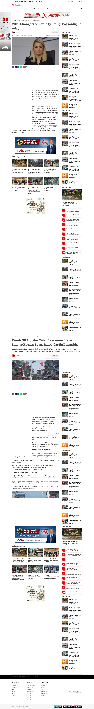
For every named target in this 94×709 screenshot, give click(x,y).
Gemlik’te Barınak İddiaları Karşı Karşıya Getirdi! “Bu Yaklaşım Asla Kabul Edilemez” (73, 239)
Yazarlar (42, 687)
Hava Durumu (29, 689)
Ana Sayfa (43, 685)
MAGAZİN (53, 8)
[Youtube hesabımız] (79, 1)
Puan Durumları (30, 691)
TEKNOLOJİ (60, 8)
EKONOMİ (27, 8)
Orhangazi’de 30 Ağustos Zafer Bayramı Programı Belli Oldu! (73, 215)
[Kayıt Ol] (77, 9)
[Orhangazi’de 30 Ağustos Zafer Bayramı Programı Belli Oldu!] (51, 163)
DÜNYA (73, 8)
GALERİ (15, 1)
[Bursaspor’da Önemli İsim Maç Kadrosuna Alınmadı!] (65, 183)
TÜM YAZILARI (55, 32)
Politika (33, 8)
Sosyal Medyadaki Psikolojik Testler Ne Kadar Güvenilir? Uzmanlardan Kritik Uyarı (73, 243)
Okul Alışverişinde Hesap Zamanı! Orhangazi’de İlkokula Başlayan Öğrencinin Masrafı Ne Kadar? (73, 225)
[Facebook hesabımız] (74, 1)
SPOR (43, 8)
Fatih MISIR (18, 32)
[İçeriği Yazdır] (26, 67)
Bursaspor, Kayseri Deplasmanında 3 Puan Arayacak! (71, 229)
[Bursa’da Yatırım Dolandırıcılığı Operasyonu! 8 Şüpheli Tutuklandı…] (65, 83)
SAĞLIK (48, 8)
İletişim (42, 695)
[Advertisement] (88, 31)
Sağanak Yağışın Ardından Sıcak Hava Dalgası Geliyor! (72, 248)
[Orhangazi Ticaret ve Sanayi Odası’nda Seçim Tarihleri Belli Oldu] (19, 181)
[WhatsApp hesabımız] (81, 1)
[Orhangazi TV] (17, 5)
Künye (42, 689)
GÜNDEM (21, 8)
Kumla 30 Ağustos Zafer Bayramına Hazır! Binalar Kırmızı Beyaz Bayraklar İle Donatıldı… (72, 211)
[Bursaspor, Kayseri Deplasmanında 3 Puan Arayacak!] (51, 181)
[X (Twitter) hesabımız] (76, 1)
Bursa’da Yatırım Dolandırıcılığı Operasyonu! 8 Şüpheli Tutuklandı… (73, 234)
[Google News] (55, 67)
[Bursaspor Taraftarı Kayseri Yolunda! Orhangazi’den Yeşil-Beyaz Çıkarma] (19, 163)
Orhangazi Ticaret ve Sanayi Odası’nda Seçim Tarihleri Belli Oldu (73, 220)
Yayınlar (28, 701)
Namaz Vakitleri (30, 687)
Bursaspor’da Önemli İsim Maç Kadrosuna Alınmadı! (73, 253)
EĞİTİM (38, 8)
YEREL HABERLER (55, 35)
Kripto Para (29, 693)
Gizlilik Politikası (44, 691)
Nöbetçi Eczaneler (31, 685)
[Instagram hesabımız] (35, 676)
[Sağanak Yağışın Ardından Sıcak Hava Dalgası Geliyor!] (65, 107)
